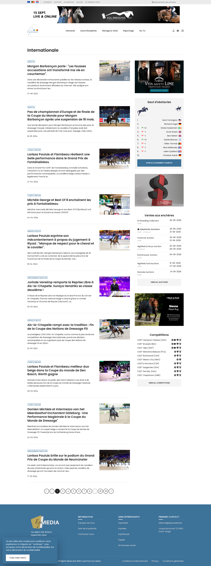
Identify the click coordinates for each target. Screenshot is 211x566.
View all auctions (159, 282)
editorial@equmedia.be (170, 523)
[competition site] (172, 340)
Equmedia (47, 2)
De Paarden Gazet (92, 2)
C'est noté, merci (18, 557)
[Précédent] (46, 491)
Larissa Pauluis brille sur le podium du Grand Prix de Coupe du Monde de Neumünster (60, 457)
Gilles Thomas (171, 143)
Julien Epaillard (170, 151)
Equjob (79, 2)
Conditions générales (173, 561)
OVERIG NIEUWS (34, 150)
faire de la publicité (87, 528)
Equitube (57, 2)
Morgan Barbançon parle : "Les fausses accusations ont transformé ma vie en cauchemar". (56, 70)
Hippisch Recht (34, 231)
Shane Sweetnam (169, 128)
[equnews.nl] (37, 2)
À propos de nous (86, 523)
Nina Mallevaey (170, 147)
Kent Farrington (170, 120)
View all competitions (159, 383)
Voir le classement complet (159, 163)
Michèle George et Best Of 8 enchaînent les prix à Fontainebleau (59, 202)
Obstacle (70, 30)
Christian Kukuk (170, 155)
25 (100, 491)
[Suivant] (111, 491)
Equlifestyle (69, 2)
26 (106, 491)
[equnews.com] (28, 2)
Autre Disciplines (88, 30)
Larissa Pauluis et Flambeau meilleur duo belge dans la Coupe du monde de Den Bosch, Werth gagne (58, 370)
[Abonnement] (178, 30)
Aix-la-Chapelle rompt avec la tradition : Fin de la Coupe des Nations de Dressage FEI (60, 327)
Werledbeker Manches (37, 278)
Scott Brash (172, 131)
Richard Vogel (171, 124)
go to (142, 30)
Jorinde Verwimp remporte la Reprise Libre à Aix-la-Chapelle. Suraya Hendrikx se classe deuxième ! (60, 286)
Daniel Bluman (171, 139)
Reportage (128, 30)
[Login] (173, 30)
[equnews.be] (33, 2)
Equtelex (122, 528)
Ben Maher (172, 135)
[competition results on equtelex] (178, 340)
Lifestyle (31, 62)
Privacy (155, 561)
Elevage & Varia (110, 30)
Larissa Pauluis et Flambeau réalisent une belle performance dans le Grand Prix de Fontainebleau (58, 158)
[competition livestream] (175, 340)
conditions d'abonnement (135, 561)
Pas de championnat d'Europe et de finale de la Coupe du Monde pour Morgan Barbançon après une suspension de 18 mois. (61, 115)
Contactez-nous (86, 534)
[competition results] (180, 340)
